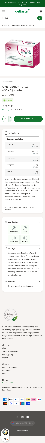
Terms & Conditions (10, 351)
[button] (3, 11)
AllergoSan (7, 82)
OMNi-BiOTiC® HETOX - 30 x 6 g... (23, 25)
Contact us (6, 370)
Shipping (5, 110)
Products (5, 25)
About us (5, 345)
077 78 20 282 (7, 383)
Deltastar (25, 430)
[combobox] (22, 18)
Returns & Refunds (9, 367)
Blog (4, 348)
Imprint (5, 358)
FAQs (4, 374)
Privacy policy (7, 354)
